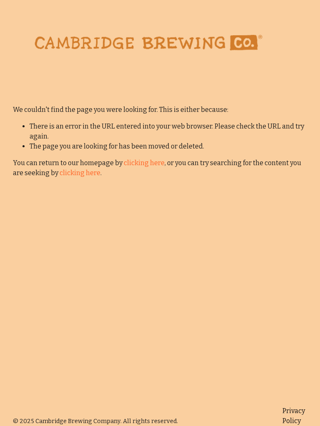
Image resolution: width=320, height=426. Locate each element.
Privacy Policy (293, 416)
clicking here (144, 163)
